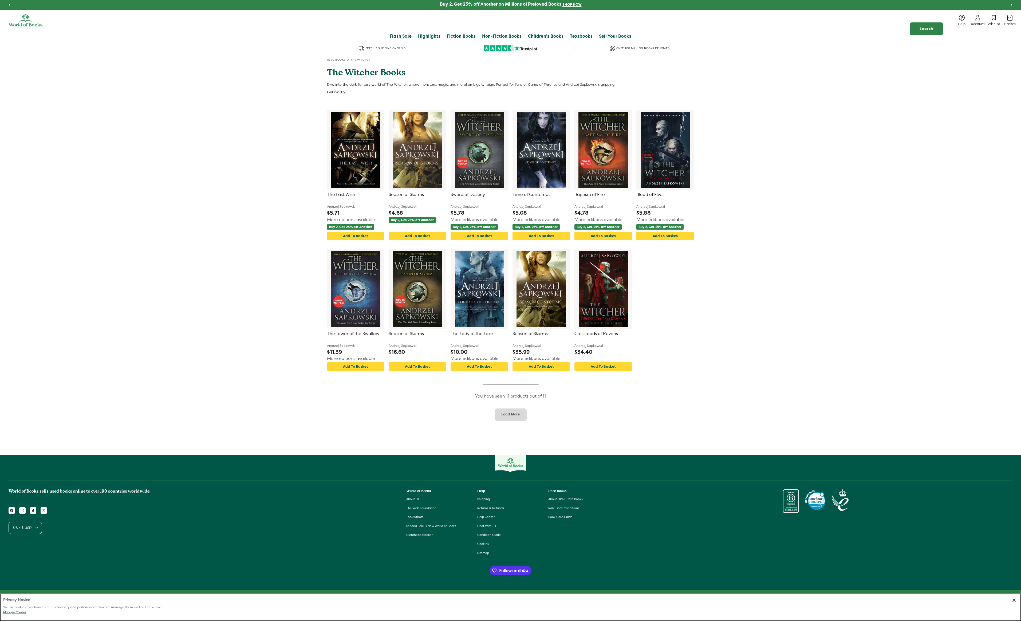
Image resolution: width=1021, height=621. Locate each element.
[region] (510, 607)
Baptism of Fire (589, 194)
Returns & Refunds (490, 508)
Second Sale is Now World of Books (431, 526)
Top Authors (414, 517)
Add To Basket (355, 236)
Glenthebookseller (419, 535)
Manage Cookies (14, 612)
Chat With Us (486, 526)
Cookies (483, 543)
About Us (412, 499)
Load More (510, 414)
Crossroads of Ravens (596, 333)
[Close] (1014, 600)
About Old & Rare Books (565, 499)
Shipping (483, 499)
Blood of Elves (650, 194)
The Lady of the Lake (472, 333)
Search (926, 29)
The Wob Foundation (421, 508)
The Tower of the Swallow (353, 333)
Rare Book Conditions (563, 508)
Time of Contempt (531, 194)
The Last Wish (341, 194)
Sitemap (483, 553)
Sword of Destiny (468, 194)
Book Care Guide (560, 517)
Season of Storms (406, 194)
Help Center (486, 517)
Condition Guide (489, 535)
